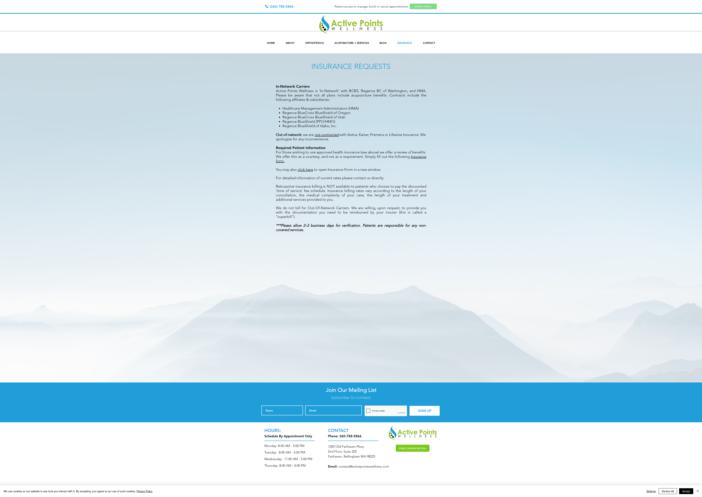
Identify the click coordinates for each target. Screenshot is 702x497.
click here (305, 169)
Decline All (668, 491)
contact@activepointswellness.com (363, 466)
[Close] (697, 491)
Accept (686, 491)
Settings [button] (651, 491)
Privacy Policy (144, 491)
